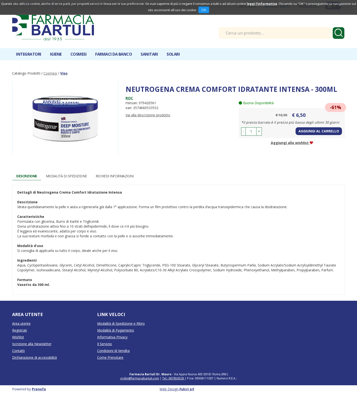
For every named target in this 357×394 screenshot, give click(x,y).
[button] (243, 131)
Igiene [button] (56, 54)
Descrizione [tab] (26, 176)
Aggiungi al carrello (318, 131)
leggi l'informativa (262, 3)
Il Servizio (104, 344)
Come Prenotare (110, 357)
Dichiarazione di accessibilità (34, 357)
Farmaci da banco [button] (113, 54)
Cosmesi (50, 73)
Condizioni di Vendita (113, 350)
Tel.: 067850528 (173, 378)
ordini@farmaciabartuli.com (139, 378)
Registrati (19, 330)
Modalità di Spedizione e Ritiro (121, 323)
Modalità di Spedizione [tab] (66, 176)
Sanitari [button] (149, 54)
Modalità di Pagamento (115, 330)
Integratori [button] (28, 54)
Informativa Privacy (112, 337)
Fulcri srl (186, 389)
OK (203, 10)
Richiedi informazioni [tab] (115, 176)
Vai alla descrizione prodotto (148, 115)
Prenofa (39, 389)
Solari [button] (173, 54)
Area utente (21, 323)
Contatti (18, 350)
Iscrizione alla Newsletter (31, 344)
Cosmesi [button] (78, 54)
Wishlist (18, 337)
